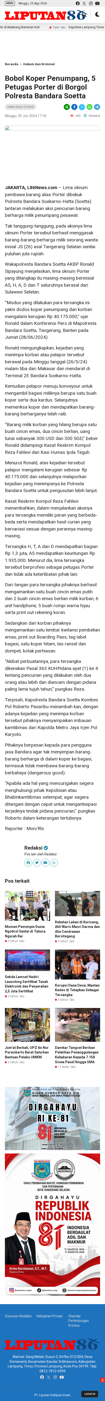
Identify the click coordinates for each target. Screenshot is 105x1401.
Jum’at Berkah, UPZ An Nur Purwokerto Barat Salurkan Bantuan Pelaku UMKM (27, 1052)
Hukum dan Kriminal (39, 64)
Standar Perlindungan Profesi (78, 1321)
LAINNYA (89, 1394)
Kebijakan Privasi (50, 1316)
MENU (9, 3)
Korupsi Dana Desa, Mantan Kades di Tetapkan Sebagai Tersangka (77, 990)
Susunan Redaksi (18, 1316)
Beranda (11, 64)
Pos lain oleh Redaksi (40, 854)
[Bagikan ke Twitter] (82, 107)
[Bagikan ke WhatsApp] (89, 107)
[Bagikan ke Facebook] (74, 107)
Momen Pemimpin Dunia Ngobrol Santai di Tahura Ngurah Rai (25, 931)
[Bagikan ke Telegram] (96, 107)
